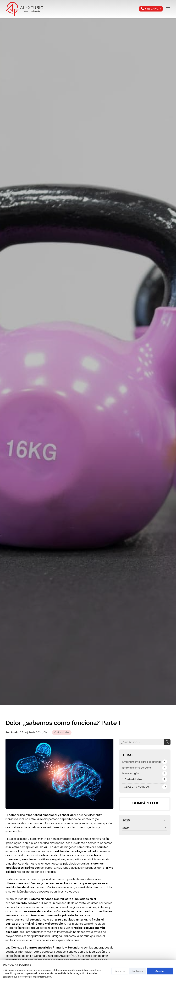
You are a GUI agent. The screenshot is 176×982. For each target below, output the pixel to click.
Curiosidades (61, 732)
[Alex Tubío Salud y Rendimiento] (24, 9)
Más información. (42, 976)
